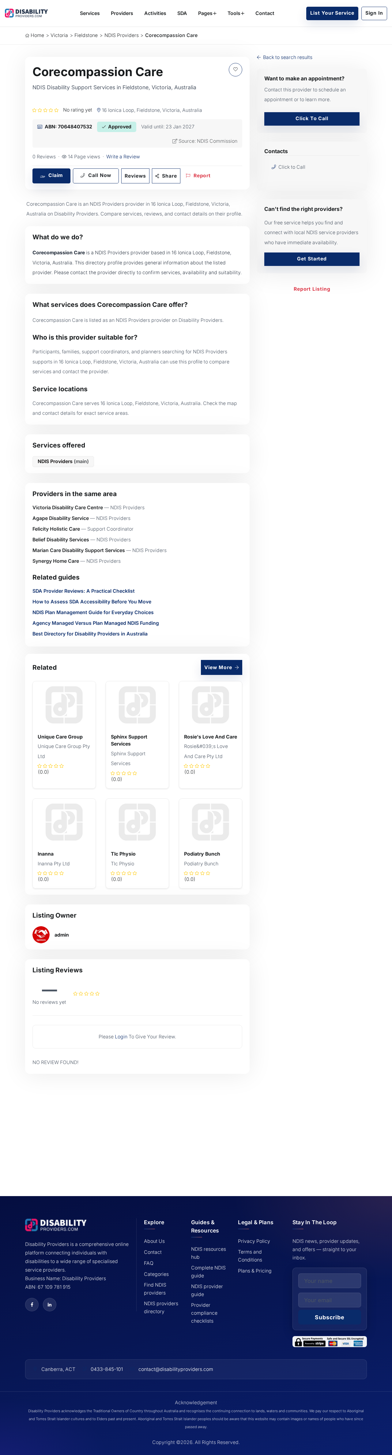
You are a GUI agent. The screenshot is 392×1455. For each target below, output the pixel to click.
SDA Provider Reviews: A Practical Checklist (83, 591)
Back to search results (287, 57)
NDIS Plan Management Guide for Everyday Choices (93, 612)
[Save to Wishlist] (235, 69)
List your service (332, 13)
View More (218, 667)
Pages (205, 13)
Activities (155, 13)
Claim (55, 175)
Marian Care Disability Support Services (78, 550)
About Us (154, 1241)
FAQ (148, 1263)
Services (90, 13)
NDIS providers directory (161, 1307)
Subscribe (330, 1317)
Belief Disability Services (60, 540)
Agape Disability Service (60, 518)
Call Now (99, 175)
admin (62, 935)
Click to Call (312, 118)
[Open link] (32, 1304)
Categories (156, 1274)
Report (201, 176)
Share (169, 176)
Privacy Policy (254, 1241)
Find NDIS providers (155, 1289)
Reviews (135, 176)
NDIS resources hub (208, 1253)
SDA (182, 13)
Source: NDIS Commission (208, 141)
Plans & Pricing (255, 1271)
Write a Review (123, 157)
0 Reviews (44, 157)
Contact (264, 13)
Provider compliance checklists (204, 1313)
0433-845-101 (107, 1369)
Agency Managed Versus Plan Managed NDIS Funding (95, 623)
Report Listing (312, 289)
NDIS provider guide (207, 1290)
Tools (234, 13)
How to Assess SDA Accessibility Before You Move (91, 602)
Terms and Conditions (250, 1256)
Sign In (374, 13)
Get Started (312, 259)
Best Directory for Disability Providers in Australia (90, 634)
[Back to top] (18, 1406)
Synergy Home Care (55, 561)
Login (121, 1037)
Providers (122, 13)
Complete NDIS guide (208, 1272)
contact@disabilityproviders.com (175, 1369)
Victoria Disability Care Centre (67, 507)
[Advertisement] (137, 1126)
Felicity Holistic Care (56, 529)
